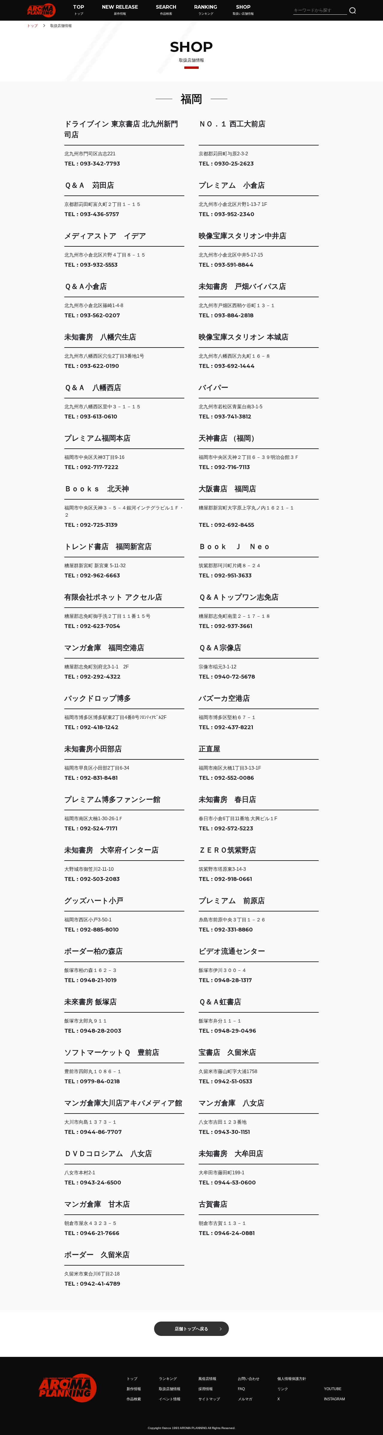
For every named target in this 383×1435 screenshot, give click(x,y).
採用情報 (205, 1389)
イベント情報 (169, 1399)
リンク (282, 1389)
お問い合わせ (248, 1379)
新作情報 (134, 1389)
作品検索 (134, 1399)
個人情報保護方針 (291, 1379)
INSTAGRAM (334, 1399)
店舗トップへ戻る (191, 1328)
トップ (32, 26)
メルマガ (245, 1399)
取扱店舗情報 (169, 1389)
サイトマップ (209, 1399)
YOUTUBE (332, 1389)
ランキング (168, 1379)
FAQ (241, 1389)
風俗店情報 (207, 1379)
